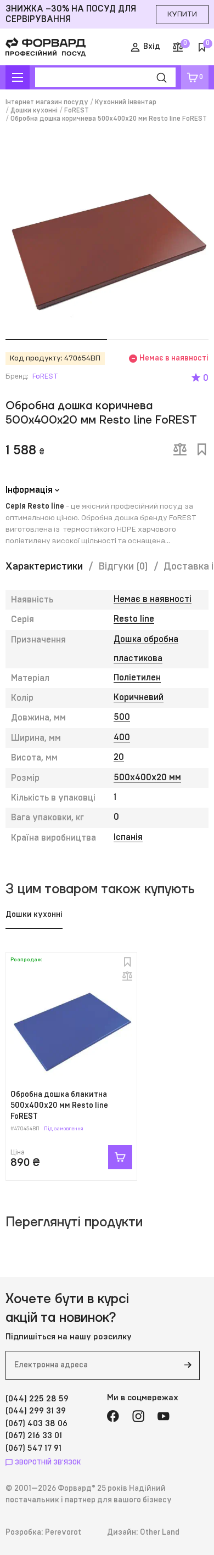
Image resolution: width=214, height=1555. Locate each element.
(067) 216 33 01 (33, 1436)
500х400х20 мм (147, 777)
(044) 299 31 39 (35, 1411)
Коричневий (139, 697)
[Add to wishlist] (202, 449)
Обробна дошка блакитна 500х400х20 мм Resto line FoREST (59, 1105)
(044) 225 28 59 (37, 1399)
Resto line (134, 619)
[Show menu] (17, 77)
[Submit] (188, 1365)
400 (122, 737)
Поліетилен (137, 677)
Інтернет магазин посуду (46, 102)
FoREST (76, 110)
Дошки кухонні (34, 110)
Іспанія (128, 837)
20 (119, 757)
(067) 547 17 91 (33, 1448)
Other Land (159, 1532)
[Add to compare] (180, 449)
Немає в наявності (153, 599)
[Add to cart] (120, 1157)
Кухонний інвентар (125, 102)
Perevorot (63, 1532)
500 (122, 717)
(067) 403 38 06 (36, 1423)
